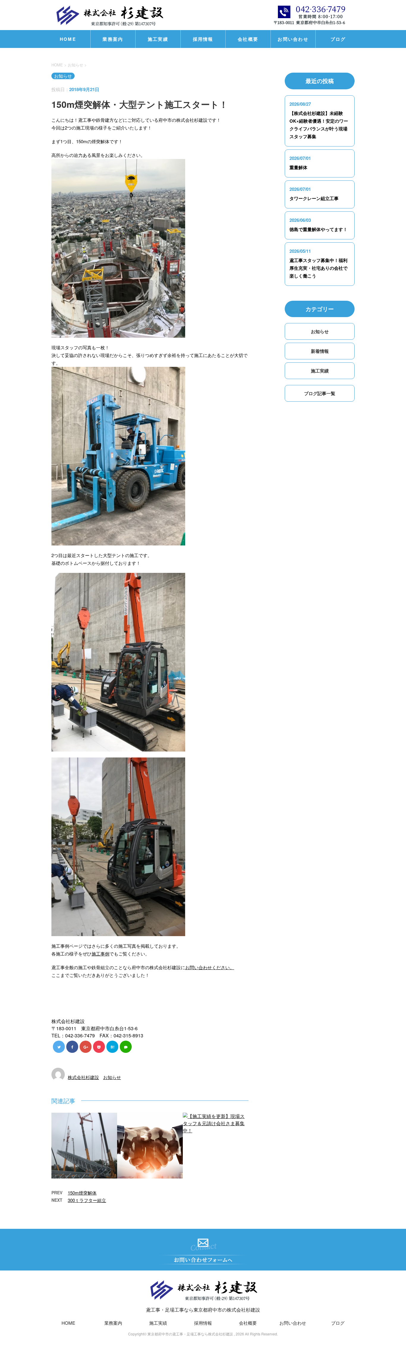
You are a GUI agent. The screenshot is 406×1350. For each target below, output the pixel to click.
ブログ (338, 39)
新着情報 (320, 351)
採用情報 (203, 39)
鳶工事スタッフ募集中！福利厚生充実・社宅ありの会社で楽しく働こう (318, 268)
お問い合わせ (293, 39)
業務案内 (113, 39)
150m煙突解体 (82, 1193)
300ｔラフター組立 (87, 1200)
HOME (68, 39)
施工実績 (158, 39)
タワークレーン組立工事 (314, 198)
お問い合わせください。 (209, 967)
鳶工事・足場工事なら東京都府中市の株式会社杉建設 (203, 1309)
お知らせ (112, 1077)
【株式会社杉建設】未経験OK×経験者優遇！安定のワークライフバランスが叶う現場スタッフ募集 (318, 125)
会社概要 (248, 39)
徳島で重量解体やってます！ (318, 229)
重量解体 (298, 167)
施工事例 (100, 953)
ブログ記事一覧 (319, 393)
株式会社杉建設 (83, 1077)
